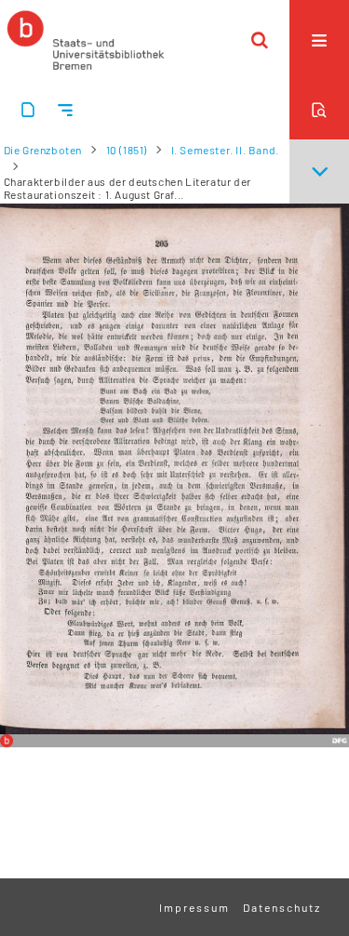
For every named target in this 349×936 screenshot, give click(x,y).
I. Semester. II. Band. (225, 149)
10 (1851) (126, 149)
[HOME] (86, 40)
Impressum (194, 907)
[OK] (259, 40)
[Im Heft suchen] (319, 109)
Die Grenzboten (43, 149)
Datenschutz (282, 907)
